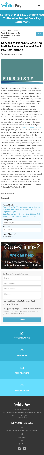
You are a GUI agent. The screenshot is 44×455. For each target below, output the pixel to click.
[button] (39, 5)
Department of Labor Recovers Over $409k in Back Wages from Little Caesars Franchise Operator (21, 215)
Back (39, 34)
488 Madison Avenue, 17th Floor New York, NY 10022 (22, 430)
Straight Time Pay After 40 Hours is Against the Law (21, 207)
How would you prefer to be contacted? (19, 301)
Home (3, 31)
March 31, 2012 (19, 54)
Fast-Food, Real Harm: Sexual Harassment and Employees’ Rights (19, 211)
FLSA (9, 31)
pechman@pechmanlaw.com (22, 444)
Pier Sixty (29, 99)
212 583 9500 (22, 437)
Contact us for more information (16, 274)
